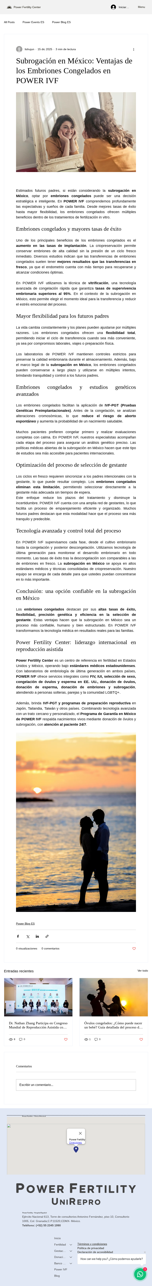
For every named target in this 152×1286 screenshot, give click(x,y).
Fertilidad (60, 1244)
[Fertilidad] (71, 1245)
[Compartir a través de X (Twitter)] (27, 936)
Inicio (57, 1238)
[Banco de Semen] (71, 1263)
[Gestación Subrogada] (71, 1251)
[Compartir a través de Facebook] (18, 936)
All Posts (9, 22)
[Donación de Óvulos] (71, 1257)
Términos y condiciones (92, 1244)
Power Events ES (33, 22)
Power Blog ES (61, 22)
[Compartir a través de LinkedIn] (37, 936)
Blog (57, 1275)
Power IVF (60, 1269)
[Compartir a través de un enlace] (47, 936)
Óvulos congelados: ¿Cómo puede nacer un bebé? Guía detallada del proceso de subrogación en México (113, 1025)
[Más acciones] (133, 49)
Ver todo (143, 970)
